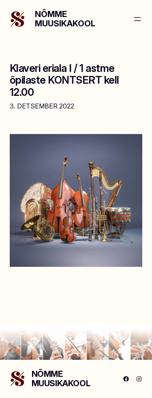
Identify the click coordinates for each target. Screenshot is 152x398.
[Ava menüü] (137, 19)
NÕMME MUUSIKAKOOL (65, 18)
